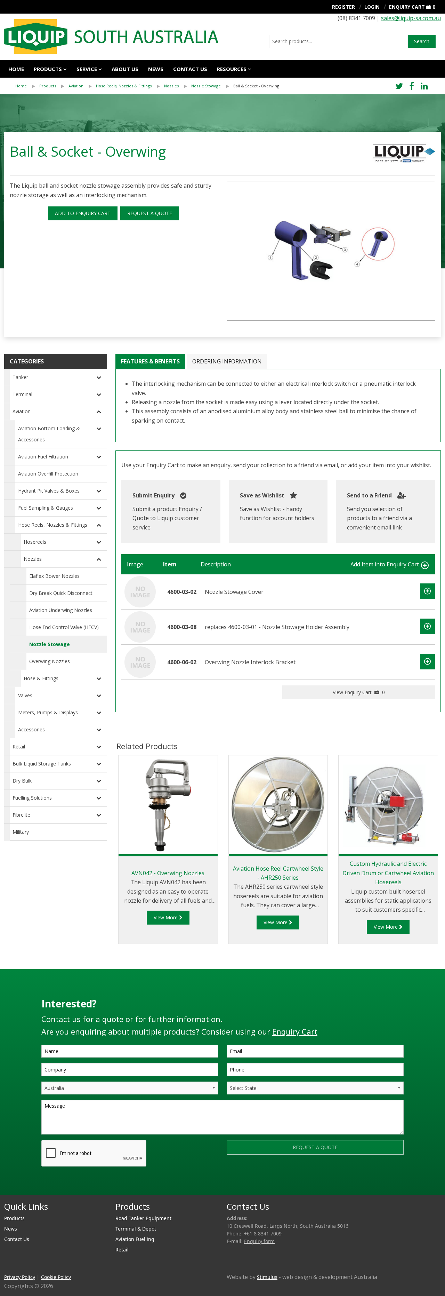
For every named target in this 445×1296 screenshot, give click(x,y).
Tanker (20, 377)
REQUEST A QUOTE (149, 213)
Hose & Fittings (41, 678)
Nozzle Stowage (206, 85)
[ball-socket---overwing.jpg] (331, 251)
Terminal (22, 394)
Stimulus (267, 1277)
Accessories (31, 729)
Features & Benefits (150, 361)
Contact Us (190, 68)
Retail (19, 746)
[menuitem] (27, 86)
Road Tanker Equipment (143, 1218)
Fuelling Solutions (32, 797)
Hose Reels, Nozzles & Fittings (124, 85)
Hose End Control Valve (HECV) (64, 627)
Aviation (75, 85)
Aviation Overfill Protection (48, 473)
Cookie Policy (56, 1277)
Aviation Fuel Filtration (43, 456)
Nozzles (171, 85)
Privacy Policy (19, 1277)
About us (125, 68)
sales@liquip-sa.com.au (411, 18)
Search (421, 41)
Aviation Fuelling (134, 1239)
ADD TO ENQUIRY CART (83, 213)
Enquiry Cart (407, 6)
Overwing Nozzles (49, 661)
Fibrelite (21, 814)
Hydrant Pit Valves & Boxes (49, 490)
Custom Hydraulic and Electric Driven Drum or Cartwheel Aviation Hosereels (388, 873)
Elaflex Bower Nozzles (54, 576)
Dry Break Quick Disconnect (60, 593)
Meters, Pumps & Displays (48, 712)
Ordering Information (227, 361)
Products (48, 68)
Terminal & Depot (135, 1228)
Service (86, 68)
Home (16, 68)
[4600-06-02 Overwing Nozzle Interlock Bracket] (140, 662)
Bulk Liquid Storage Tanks (42, 763)
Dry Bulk (22, 780)
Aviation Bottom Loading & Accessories (49, 434)
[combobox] (338, 41)
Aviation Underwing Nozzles (60, 610)
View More (166, 917)
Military (21, 831)
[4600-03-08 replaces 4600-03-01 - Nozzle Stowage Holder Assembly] (140, 626)
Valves (25, 695)
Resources (231, 68)
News (155, 68)
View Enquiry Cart (359, 692)
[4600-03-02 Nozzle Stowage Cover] (140, 591)
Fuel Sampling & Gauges (45, 507)
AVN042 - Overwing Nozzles (167, 873)
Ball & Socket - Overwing (256, 85)
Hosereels (35, 542)
